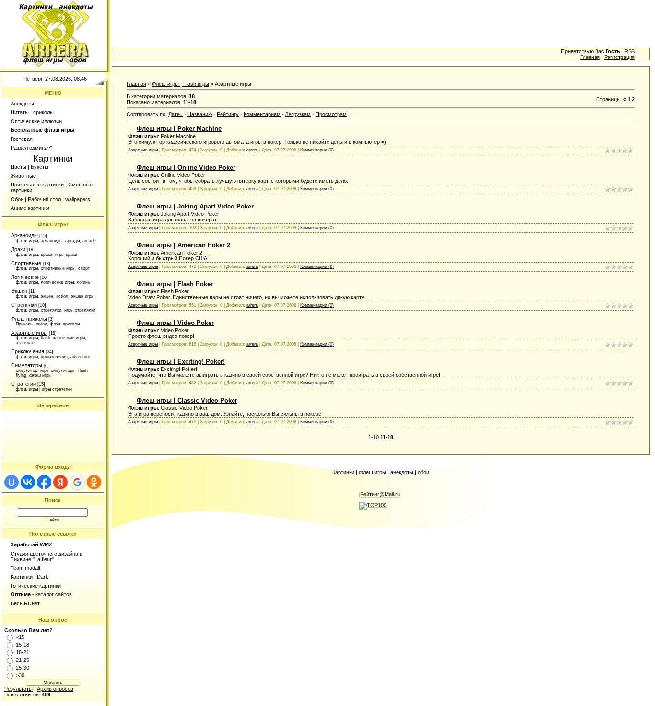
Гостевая (22, 139)
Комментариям (262, 114)
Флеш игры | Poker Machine (179, 128)
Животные (23, 176)
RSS (629, 51)
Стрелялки (24, 305)
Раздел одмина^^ (31, 147)
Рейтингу (228, 114)
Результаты (18, 689)
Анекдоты (22, 103)
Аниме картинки (30, 208)
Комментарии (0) (317, 150)
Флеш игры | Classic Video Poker (187, 400)
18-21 (22, 652)
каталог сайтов (53, 594)
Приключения (27, 351)
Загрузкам (298, 114)
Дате (174, 114)
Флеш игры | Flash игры (180, 84)
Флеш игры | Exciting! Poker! (181, 361)
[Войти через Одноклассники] (94, 482)
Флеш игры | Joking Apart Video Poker (195, 206)
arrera (252, 150)
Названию (199, 114)
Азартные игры (29, 333)
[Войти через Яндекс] (60, 482)
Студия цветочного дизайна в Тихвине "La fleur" (46, 556)
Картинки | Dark (29, 576)
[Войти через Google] (77, 482)
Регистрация (619, 57)
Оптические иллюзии (36, 121)
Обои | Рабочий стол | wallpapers (50, 199)
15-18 (22, 645)
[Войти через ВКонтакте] (28, 482)
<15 (20, 637)
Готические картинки (36, 586)
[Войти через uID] (11, 482)
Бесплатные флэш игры (42, 130)
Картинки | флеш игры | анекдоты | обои (380, 472)
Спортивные (26, 263)
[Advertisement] (53, 434)
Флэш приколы (29, 319)
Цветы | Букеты (29, 167)
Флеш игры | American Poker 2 (183, 245)
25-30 (22, 668)
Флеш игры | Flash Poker (175, 284)
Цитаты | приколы (32, 112)
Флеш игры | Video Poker (175, 322)
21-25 (22, 660)
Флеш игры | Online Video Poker (186, 167)
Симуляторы (26, 365)
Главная (590, 57)
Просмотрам (331, 114)
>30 (20, 675)
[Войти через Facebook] (44, 482)
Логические (25, 277)
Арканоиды (24, 235)
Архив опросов (55, 689)
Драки (18, 249)
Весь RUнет (25, 603)
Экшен (19, 291)
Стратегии (23, 384)
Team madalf (25, 568)
